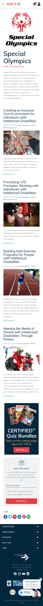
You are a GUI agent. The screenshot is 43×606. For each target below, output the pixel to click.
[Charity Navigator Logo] (19, 583)
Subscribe (21, 501)
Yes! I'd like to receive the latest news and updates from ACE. (20, 493)
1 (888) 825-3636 (21, 570)
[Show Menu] (3, 4)
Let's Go (20, 450)
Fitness (33, 266)
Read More (8, 174)
